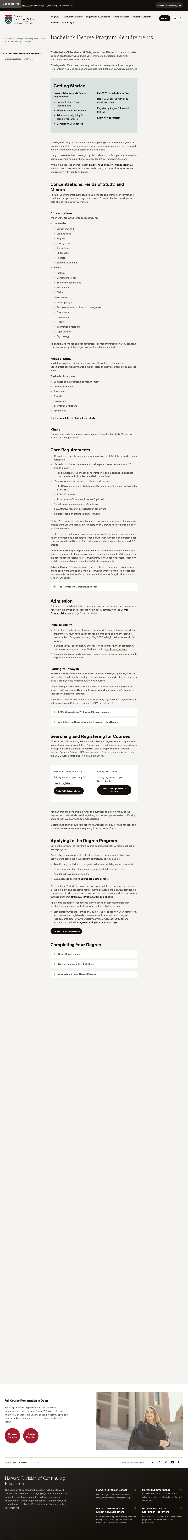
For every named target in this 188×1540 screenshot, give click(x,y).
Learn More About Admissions (66, 931)
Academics (9, 38)
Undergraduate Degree (26, 38)
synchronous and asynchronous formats (111, 164)
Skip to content (11, 3)
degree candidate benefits (95, 878)
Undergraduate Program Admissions (87, 896)
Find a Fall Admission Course (68, 791)
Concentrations (65, 102)
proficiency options (116, 649)
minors (79, 434)
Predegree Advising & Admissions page (95, 922)
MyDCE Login (10, 1462)
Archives (23, 1462)
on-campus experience (73, 110)
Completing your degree (70, 123)
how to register (112, 117)
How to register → (63, 783)
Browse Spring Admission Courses (114, 789)
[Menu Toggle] (174, 18)
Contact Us (34, 1462)
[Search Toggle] (180, 18)
